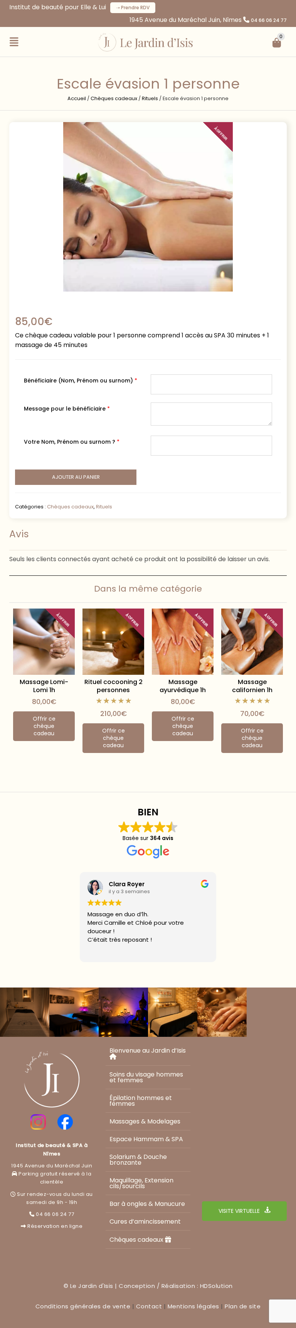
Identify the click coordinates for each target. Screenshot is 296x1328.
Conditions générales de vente (83, 1306)
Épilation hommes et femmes (140, 1100)
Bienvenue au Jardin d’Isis (147, 1050)
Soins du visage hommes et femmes (146, 1077)
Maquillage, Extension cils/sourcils (141, 1183)
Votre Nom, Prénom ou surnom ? (71, 442)
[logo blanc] (52, 1079)
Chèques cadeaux (114, 98)
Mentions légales (193, 1306)
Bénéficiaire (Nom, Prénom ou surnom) (80, 380)
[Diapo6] (222, 1012)
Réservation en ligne (54, 1226)
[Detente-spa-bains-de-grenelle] (148, 207)
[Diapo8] (123, 1012)
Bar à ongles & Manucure (147, 1203)
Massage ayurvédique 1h (183, 685)
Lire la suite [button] (102, 950)
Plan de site (243, 1306)
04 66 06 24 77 (269, 20)
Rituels (150, 98)
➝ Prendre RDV (133, 7)
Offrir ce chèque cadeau (44, 726)
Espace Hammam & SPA (146, 1139)
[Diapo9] (74, 1012)
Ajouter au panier (76, 477)
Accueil (76, 98)
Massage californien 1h (252, 685)
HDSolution (216, 1286)
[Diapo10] (24, 1012)
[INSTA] (38, 1122)
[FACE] (65, 1122)
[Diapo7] (172, 1012)
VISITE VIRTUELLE (240, 1211)
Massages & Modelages (144, 1121)
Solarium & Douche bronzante (138, 1159)
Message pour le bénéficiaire (67, 408)
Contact (149, 1306)
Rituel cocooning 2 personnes (113, 685)
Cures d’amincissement (145, 1221)
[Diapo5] (271, 1012)
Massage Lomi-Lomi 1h (44, 685)
